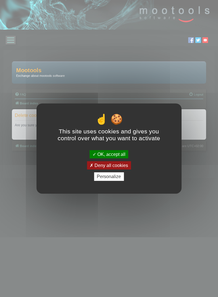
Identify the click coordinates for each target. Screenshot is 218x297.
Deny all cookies (110, 165)
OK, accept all (110, 154)
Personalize (109, 176)
